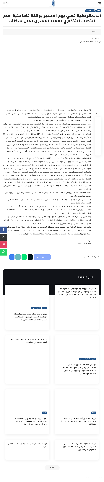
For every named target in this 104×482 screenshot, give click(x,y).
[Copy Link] (81, 32)
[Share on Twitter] (85, 32)
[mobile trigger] (99, 3)
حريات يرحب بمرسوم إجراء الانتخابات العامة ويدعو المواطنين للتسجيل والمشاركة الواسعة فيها (30, 422)
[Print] (77, 32)
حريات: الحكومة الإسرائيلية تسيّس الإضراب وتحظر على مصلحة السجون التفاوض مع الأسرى (79, 447)
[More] (72, 32)
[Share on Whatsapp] (98, 133)
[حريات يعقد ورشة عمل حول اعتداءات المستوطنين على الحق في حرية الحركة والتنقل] (77, 402)
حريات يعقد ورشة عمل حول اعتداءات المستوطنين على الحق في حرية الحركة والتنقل (78, 422)
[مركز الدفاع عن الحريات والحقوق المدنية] (52, 3)
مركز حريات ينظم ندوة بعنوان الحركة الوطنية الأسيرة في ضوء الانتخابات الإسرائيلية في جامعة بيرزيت (30, 317)
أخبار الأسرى (90, 10)
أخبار (98, 10)
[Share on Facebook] (89, 32)
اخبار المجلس (85, 359)
